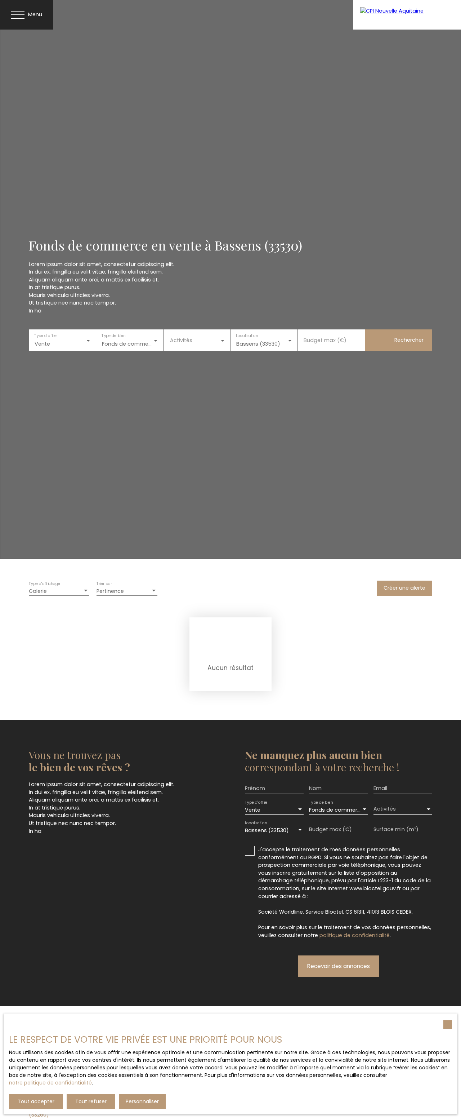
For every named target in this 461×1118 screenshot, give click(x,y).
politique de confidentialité (354, 935)
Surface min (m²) (396, 829)
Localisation (247, 335)
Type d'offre (45, 335)
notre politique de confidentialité (50, 1082)
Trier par (104, 584)
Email (380, 788)
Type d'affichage (45, 584)
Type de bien (113, 335)
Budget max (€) (325, 340)
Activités (181, 340)
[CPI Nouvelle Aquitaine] (407, 15)
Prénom (255, 788)
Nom (315, 788)
